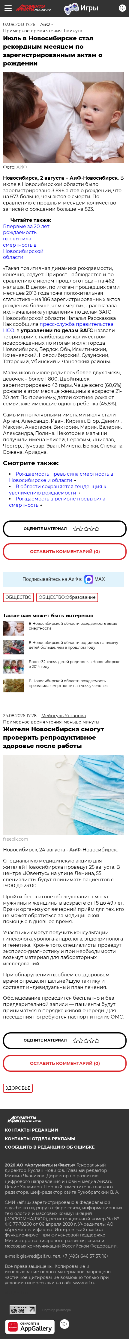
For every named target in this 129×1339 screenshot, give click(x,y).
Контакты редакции (31, 1130)
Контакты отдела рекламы (40, 1138)
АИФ (21, 167)
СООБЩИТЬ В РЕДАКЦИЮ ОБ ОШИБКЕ (49, 1147)
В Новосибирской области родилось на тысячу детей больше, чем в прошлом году (73, 645)
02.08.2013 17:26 (19, 24)
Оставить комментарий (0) (65, 551)
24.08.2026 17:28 (20, 715)
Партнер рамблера (56, 1310)
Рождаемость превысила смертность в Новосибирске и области (61, 477)
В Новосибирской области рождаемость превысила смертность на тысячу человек (68, 683)
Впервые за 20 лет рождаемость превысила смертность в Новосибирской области (26, 242)
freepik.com (15, 839)
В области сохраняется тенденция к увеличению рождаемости (57, 490)
